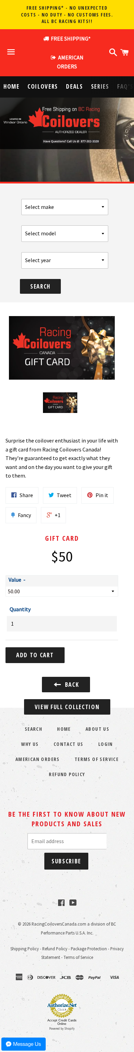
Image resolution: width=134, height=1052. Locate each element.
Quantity (20, 609)
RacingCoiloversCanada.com (59, 924)
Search (40, 286)
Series (100, 86)
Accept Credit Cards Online (62, 1022)
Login (105, 744)
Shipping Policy (24, 948)
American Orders (37, 759)
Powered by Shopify (62, 1028)
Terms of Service (97, 759)
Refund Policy (54, 948)
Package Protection (89, 948)
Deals (74, 86)
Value (15, 579)
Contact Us (68, 744)
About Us (97, 729)
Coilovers (42, 86)
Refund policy (67, 774)
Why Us (29, 744)
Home (11, 86)
